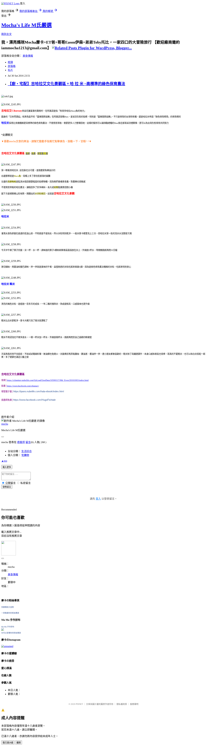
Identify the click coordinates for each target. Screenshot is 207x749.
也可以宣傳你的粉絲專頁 (11, 633)
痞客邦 (21, 442)
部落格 (12, 66)
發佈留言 (7, 487)
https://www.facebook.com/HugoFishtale (34, 399)
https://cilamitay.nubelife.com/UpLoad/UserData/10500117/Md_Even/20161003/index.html (48, 380)
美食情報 (28, 55)
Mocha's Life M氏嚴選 (26, 25)
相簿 (10, 62)
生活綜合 (26, 451)
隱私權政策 (121, 704)
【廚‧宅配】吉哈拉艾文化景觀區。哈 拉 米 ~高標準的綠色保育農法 (66, 84)
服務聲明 (134, 704)
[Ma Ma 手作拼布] (2, 629)
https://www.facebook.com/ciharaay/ (23, 386)
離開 (18, 742)
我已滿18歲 (8, 742)
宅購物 (25, 455)
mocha (4, 424)
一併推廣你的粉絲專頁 (10, 613)
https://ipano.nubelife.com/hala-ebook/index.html (38, 391)
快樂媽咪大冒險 (7, 607)
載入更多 (7, 467)
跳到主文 (6, 34)
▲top (4, 460)
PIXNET (79, 704)
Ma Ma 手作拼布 (7, 627)
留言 (28, 442)
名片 (10, 70)
